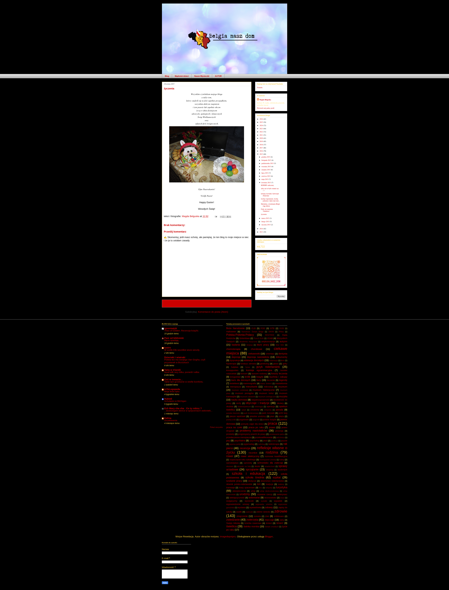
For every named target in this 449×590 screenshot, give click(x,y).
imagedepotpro (228, 536)
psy (228, 440)
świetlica (231, 526)
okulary (280, 403)
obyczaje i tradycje (257, 403)
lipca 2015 (265, 173)
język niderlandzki (268, 366)
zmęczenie (242, 516)
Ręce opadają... (172, 340)
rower (229, 456)
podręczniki (231, 420)
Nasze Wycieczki (201, 76)
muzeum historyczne (264, 390)
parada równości (233, 413)
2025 (261, 122)
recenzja (245, 448)
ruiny (281, 459)
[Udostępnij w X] (225, 217)
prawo (272, 427)
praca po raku (256, 427)
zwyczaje (269, 520)
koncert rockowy (259, 373)
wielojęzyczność (237, 498)
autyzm (283, 341)
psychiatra (239, 440)
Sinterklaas (244, 338)
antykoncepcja (268, 341)
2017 (261, 148)
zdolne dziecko (263, 512)
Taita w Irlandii (172, 370)
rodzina (272, 452)
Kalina (167, 418)
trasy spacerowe (247, 487)
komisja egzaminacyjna (259, 370)
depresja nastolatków (258, 357)
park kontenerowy (251, 413)
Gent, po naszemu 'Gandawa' (267, 210)
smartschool (270, 466)
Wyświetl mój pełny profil (265, 108)
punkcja (274, 441)
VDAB (270, 338)
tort (259, 484)
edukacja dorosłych (254, 360)
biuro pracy (263, 344)
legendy (283, 380)
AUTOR (218, 76)
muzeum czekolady (240, 390)
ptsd (265, 441)
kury (259, 380)
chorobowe (256, 349)
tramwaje (230, 487)
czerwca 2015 (266, 176)
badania (236, 344)
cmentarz (270, 354)
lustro (167, 347)
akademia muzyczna (248, 342)
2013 (261, 232)
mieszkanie (251, 386)
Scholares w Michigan (175, 401)
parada (279, 409)
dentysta (282, 353)
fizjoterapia (231, 364)
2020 (261, 138)
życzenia (264, 214)
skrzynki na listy (244, 466)
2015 (261, 154)
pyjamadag (249, 444)
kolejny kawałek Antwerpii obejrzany (270, 194)
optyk (244, 410)
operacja (271, 406)
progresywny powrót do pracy (252, 434)
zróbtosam (279, 516)
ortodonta (254, 410)
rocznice (253, 452)
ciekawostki (254, 353)
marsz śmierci (266, 384)
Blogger (269, 536)
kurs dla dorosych (240, 380)
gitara (275, 364)
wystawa (242, 507)
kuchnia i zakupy (278, 377)
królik (247, 377)
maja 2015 (265, 179)
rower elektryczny (250, 456)
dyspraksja (235, 360)
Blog (167, 76)
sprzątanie (252, 469)
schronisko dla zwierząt (270, 463)
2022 (261, 132)
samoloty (248, 463)
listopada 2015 (266, 160)
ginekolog (264, 364)
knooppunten (232, 370)
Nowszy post (172, 303)
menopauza (235, 387)
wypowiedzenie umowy (237, 504)
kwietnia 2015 (266, 182)
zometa (257, 516)
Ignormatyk (170, 328)
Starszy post (242, 303)
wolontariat (254, 497)
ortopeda (268, 410)
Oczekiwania (170, 420)
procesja (279, 431)
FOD (263, 328)
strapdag (269, 470)
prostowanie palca (276, 434)
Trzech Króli (259, 338)
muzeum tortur (266, 393)
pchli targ (283, 413)
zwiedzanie (233, 519)
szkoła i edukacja (248, 473)
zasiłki (239, 512)
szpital (277, 477)
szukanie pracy (234, 481)
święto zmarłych (272, 527)
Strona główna (207, 303)
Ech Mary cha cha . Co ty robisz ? (183, 408)
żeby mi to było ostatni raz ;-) (270, 189)
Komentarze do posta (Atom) (213, 312)
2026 (261, 119)
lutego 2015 (265, 221)
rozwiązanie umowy (268, 460)
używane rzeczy (264, 494)
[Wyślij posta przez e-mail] (216, 216)
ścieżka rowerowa (252, 523)
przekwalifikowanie (264, 437)
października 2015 (267, 163)
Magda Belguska (265, 99)
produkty (230, 434)
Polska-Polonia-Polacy (240, 334)
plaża (281, 416)
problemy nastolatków (253, 430)
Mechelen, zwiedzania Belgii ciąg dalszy (270, 205)
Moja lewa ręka (171, 391)
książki (259, 377)
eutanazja (273, 360)
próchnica (280, 437)
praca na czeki (234, 427)
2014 (261, 228)
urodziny (244, 494)
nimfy (238, 403)
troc (260, 488)
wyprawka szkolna (264, 504)
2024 (261, 125)
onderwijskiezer (244, 407)
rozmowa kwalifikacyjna (276, 456)
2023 (261, 128)
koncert (244, 373)
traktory (281, 484)
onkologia (259, 407)
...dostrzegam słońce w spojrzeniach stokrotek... (188, 410)
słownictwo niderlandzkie (272, 481)
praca (272, 423)
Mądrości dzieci (182, 76)
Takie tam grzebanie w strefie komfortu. (183, 382)
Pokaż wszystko (216, 427)
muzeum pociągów (244, 393)
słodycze (252, 481)
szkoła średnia (254, 477)
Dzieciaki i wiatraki (174, 357)
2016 (261, 151)
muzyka (283, 396)
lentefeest (234, 383)
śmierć (279, 523)
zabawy (269, 507)
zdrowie (280, 511)
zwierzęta (252, 519)
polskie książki (269, 419)
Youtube (260, 87)
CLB (254, 328)
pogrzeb (256, 420)
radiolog (261, 444)
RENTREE (269, 335)
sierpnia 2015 (266, 170)
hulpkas (234, 367)
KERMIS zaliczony (267, 185)
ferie (282, 360)
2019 (261, 141)
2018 (261, 144)
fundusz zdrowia (248, 364)
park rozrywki (268, 413)
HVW (281, 328)
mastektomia (281, 383)
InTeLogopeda (172, 389)
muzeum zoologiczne (267, 397)
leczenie (271, 380)
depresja (236, 357)
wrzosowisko (270, 498)
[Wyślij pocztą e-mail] (221, 217)
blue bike (280, 345)
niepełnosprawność (260, 400)
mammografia (249, 383)
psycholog (254, 441)
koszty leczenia (279, 373)
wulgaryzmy (231, 501)
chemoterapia (233, 349)
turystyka (281, 487)
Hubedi (168, 399)
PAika (281, 332)
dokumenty (281, 357)
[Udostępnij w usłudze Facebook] (228, 217)
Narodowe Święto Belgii (252, 332)
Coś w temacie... (173, 379)
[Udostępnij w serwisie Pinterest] (230, 217)
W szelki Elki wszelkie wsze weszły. (182, 350)
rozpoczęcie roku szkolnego (243, 459)
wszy (282, 498)
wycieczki (249, 501)
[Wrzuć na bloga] (223, 217)
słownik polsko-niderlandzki (239, 484)
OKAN (271, 332)
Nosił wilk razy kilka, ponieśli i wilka (181, 372)
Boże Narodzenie (235, 328)
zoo (267, 516)
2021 (261, 135)
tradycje (269, 484)
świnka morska (251, 526)
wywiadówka (255, 507)
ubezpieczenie (239, 491)
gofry (285, 364)
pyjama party (235, 444)
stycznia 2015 (266, 225)
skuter (257, 466)
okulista (229, 406)
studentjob (282, 470)
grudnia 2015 (266, 157)
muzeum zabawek (247, 397)
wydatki (264, 501)
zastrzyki (249, 512)
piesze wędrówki (237, 416)
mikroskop (268, 387)
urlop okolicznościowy (269, 491)
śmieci (269, 523)
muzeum (282, 386)
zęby (282, 520)
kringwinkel (235, 377)
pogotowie (244, 419)
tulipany (269, 488)
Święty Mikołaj (233, 523)
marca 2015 (265, 218)
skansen (229, 466)
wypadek (278, 501)
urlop (253, 491)
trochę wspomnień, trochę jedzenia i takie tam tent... (270, 200)
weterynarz (282, 494)
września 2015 (266, 166)
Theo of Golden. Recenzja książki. (181, 330)
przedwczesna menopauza (238, 437)
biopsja (250, 345)
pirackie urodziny (258, 416)
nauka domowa (239, 399)
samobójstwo (232, 463)
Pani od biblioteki (174, 338)
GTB (272, 328)
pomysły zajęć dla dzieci (252, 424)
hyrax (247, 367)
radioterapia (273, 444)
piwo (272, 416)
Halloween (231, 331)
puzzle (284, 441)
